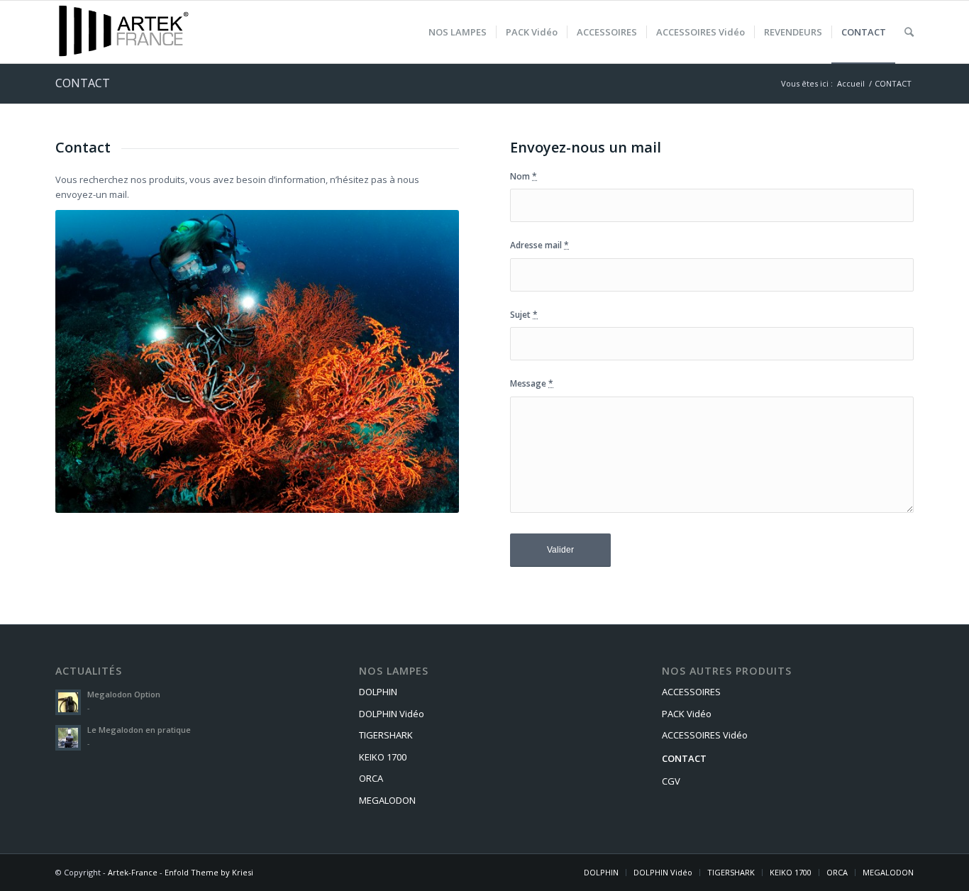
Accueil (851, 83)
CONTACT (82, 83)
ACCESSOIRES (691, 691)
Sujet (524, 315)
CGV (671, 781)
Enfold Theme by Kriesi (209, 872)
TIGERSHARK (386, 735)
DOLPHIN (378, 691)
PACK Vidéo (686, 713)
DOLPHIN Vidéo (391, 713)
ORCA (371, 778)
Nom (523, 176)
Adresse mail (539, 245)
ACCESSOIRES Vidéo (705, 735)
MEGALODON (387, 800)
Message (531, 383)
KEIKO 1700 (382, 757)
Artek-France (132, 872)
